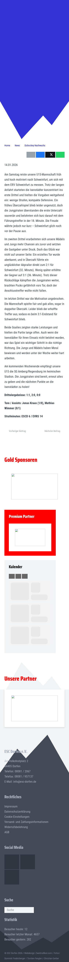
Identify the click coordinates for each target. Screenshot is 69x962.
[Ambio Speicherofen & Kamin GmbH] (34, 708)
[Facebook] (11, 861)
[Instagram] (27, 861)
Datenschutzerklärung (17, 811)
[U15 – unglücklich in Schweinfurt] (34, 16)
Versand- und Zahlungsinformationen (26, 822)
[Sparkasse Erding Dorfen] (30, 537)
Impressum (10, 806)
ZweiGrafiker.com (44, 953)
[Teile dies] (40, 155)
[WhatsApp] (11, 877)
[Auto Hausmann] (34, 486)
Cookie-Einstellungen (16, 816)
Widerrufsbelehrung (16, 827)
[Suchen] (31, 910)
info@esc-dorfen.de (24, 781)
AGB (6, 832)
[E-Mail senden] (30, 155)
